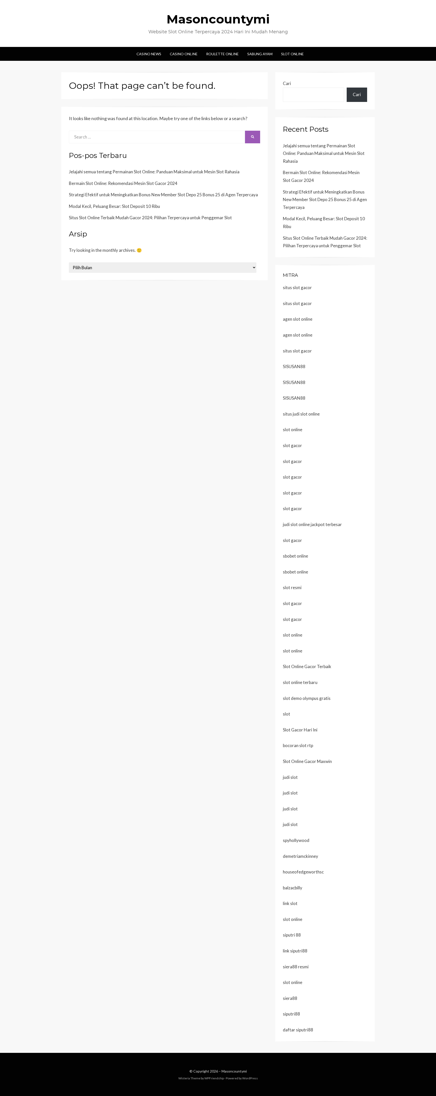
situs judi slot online (301, 414)
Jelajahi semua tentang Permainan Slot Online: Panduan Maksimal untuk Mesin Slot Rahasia (154, 171)
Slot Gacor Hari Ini (300, 729)
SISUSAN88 (294, 366)
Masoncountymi (218, 19)
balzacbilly (292, 887)
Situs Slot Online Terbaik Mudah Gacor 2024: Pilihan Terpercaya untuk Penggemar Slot (150, 217)
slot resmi (292, 587)
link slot (290, 903)
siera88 (290, 998)
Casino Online (184, 54)
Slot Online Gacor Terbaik (307, 666)
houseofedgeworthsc (303, 871)
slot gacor (292, 445)
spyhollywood (296, 840)
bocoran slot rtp (298, 745)
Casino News (149, 54)
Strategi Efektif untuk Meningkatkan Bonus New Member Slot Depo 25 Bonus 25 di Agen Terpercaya (163, 194)
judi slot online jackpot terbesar (312, 524)
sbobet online (295, 556)
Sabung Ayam (259, 54)
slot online (292, 429)
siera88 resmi (296, 966)
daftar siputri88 (298, 1029)
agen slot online (297, 319)
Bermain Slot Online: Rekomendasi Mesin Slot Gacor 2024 (123, 183)
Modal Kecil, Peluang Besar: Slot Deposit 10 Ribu (114, 206)
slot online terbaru (300, 682)
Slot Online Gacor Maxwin (307, 761)
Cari (287, 83)
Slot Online (292, 54)
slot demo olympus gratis (307, 698)
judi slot (290, 777)
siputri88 (291, 1014)
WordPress (250, 1078)
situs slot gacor (297, 287)
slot (286, 714)
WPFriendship (214, 1078)
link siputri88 (295, 950)
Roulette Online (222, 54)
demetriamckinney (300, 856)
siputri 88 (292, 935)
